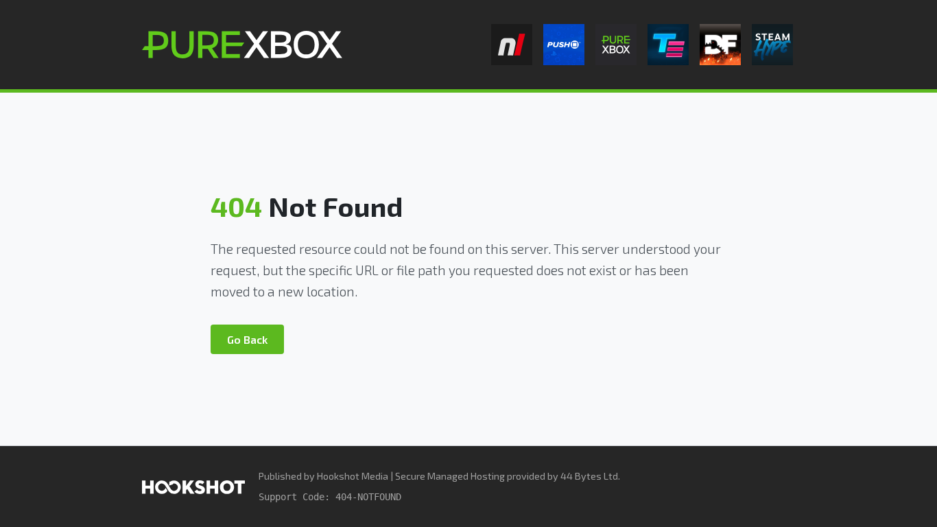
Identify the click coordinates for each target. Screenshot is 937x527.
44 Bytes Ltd (589, 476)
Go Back (247, 339)
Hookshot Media (352, 476)
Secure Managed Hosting (450, 476)
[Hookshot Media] (193, 486)
